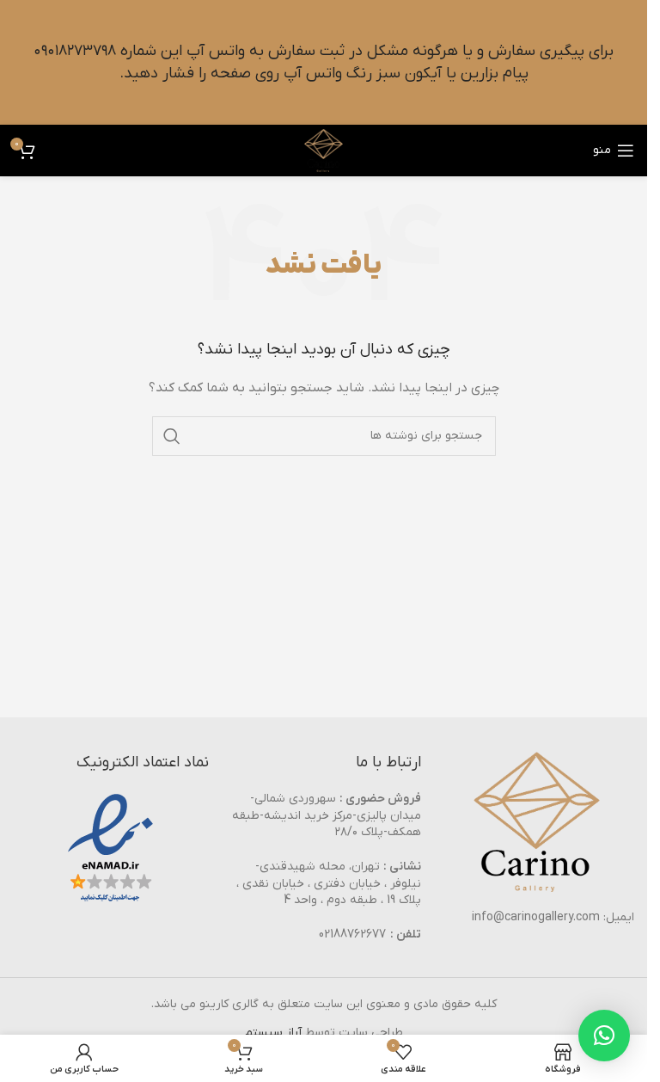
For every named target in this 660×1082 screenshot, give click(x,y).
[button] (604, 1035)
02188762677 (352, 934)
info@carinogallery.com (536, 917)
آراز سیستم (273, 1032)
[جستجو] (172, 436)
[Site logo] (323, 150)
